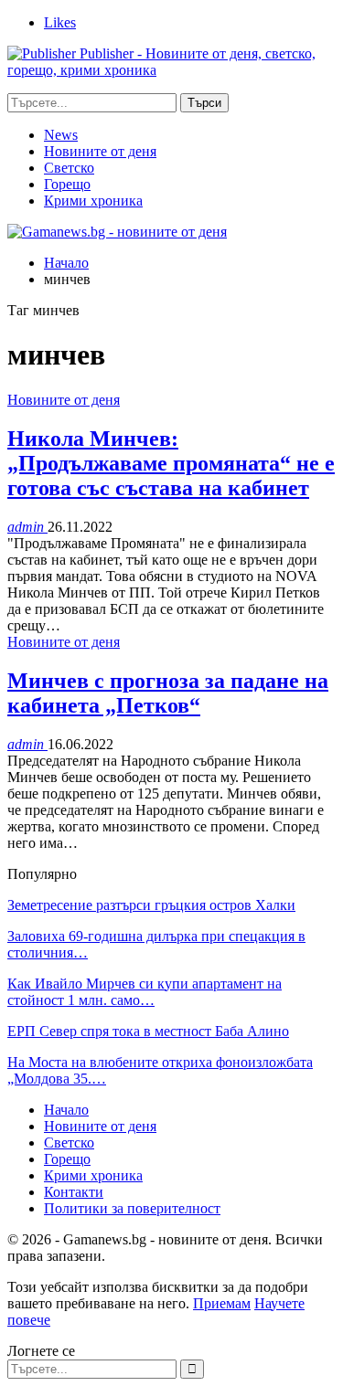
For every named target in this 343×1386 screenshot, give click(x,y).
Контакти (73, 1192)
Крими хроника (93, 200)
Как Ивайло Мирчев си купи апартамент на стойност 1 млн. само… (144, 992)
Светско (69, 167)
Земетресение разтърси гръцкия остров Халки (151, 905)
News (61, 135)
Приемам (222, 1303)
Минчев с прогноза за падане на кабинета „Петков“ (167, 693)
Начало (66, 1109)
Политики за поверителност (132, 1208)
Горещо (67, 184)
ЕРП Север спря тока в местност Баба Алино (148, 1031)
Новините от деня (100, 151)
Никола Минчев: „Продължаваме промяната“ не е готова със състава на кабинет (171, 463)
